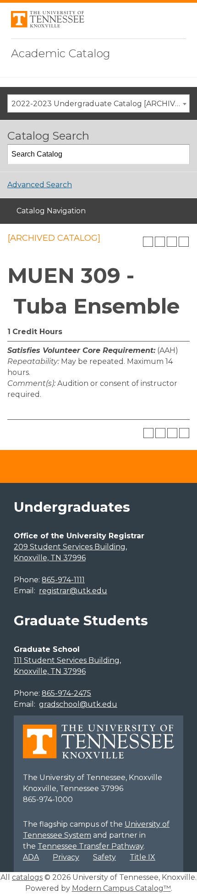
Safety (104, 857)
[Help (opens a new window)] (184, 242)
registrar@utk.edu (73, 590)
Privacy (66, 857)
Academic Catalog (60, 53)
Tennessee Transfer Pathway (90, 846)
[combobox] (98, 103)
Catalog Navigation (51, 210)
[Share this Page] (160, 242)
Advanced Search (39, 184)
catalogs (27, 877)
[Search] (180, 154)
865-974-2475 (66, 693)
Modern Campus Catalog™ (121, 888)
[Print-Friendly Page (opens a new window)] (172, 242)
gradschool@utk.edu (78, 704)
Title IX (142, 857)
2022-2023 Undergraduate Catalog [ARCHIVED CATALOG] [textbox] (100, 103)
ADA (31, 857)
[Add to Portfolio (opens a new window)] (148, 242)
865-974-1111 (63, 579)
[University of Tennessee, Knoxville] (47, 25)
